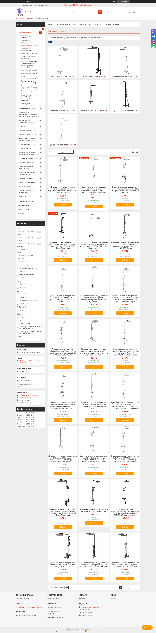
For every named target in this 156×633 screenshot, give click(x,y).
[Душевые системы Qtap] (62, 94)
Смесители (29, 18)
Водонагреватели (25, 144)
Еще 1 (21, 336)
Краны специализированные (28, 77)
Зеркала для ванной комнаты (26, 167)
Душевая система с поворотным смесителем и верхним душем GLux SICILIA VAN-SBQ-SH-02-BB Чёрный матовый (63, 512)
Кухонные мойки (25, 108)
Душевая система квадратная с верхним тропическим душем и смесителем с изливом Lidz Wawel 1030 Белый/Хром (125, 299)
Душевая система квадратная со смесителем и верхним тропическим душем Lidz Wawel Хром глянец (62, 299)
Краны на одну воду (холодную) (27, 95)
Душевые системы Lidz (61, 76)
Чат (148, 627)
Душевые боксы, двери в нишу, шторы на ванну (27, 153)
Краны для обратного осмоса (28, 99)
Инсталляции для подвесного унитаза (26, 121)
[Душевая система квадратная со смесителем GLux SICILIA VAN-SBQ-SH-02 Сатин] (62, 546)
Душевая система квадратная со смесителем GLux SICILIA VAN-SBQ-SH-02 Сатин (62, 565)
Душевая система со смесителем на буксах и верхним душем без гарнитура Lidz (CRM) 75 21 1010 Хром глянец (94, 245)
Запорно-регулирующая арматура (27, 191)
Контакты (82, 24)
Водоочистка (23, 148)
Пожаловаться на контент (77, 631)
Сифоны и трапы (25, 162)
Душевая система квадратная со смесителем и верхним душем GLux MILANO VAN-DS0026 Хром (94, 565)
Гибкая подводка (25, 178)
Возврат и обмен (112, 24)
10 (131, 587)
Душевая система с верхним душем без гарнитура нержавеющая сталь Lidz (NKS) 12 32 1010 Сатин (62, 190)
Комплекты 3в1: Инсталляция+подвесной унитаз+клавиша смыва (28, 114)
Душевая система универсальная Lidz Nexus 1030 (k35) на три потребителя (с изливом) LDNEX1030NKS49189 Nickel (125, 459)
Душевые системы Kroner (61, 145)
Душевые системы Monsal (92, 111)
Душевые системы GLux (92, 76)
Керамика (22, 126)
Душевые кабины (25, 130)
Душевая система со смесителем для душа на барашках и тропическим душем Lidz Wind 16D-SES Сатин (125, 245)
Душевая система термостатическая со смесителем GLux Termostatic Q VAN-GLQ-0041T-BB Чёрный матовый (125, 512)
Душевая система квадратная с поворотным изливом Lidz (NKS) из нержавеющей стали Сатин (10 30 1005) (125, 190)
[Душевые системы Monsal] (94, 94)
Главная (49, 24)
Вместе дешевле (26, 104)
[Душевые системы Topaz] (125, 60)
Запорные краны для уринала (28, 57)
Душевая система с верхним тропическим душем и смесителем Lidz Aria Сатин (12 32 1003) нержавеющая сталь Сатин (94, 191)
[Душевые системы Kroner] (62, 129)
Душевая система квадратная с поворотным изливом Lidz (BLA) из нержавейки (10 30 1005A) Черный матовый (62, 245)
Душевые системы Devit (124, 111)
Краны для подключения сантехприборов (27, 173)
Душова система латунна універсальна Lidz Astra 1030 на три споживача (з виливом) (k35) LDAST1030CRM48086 (62, 352)
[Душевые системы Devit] (125, 94)
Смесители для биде (28, 70)
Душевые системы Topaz (123, 76)
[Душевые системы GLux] (94, 60)
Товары (21, 18)
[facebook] (49, 42)
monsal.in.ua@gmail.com (28, 395)
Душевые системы (27, 45)
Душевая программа (26, 134)
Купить (63, 205)
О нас (74, 24)
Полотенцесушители (26, 158)
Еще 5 (21, 278)
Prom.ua (87, 629)
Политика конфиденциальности (95, 631)
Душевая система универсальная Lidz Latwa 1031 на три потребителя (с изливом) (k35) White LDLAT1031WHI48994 (62, 459)
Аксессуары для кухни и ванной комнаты (27, 139)
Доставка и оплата (96, 24)
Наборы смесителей (27, 53)
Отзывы (20, 217)
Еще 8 (21, 310)
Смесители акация (27, 91)
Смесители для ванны (26, 41)
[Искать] (100, 12)
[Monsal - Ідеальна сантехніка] (19, 12)
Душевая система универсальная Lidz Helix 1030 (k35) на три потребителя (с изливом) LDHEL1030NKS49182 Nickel (94, 459)
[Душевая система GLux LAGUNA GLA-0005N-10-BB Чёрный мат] (94, 492)
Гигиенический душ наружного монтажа (27, 87)
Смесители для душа (28, 73)
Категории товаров (62, 24)
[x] (51, 42)
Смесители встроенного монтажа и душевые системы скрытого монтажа (29, 64)
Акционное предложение (26, 201)
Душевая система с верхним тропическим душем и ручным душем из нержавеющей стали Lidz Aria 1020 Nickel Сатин (63, 405)
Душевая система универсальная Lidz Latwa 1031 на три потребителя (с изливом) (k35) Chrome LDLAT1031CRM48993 (125, 405)
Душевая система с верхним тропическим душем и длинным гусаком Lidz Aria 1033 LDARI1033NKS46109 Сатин (125, 352)
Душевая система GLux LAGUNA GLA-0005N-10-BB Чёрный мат (94, 510)
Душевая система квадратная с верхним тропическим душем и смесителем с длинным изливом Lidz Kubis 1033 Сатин (94, 352)
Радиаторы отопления (27, 182)
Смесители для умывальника (26, 49)
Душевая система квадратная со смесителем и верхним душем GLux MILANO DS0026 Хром (125, 565)
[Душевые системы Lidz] (62, 60)
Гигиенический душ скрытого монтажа (27, 82)
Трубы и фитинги (25, 186)
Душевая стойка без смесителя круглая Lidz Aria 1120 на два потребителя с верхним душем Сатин (94, 405)
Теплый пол (23, 196)
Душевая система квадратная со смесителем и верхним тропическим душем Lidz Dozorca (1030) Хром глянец (94, 299)
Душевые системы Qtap (61, 111)
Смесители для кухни (26, 36)
